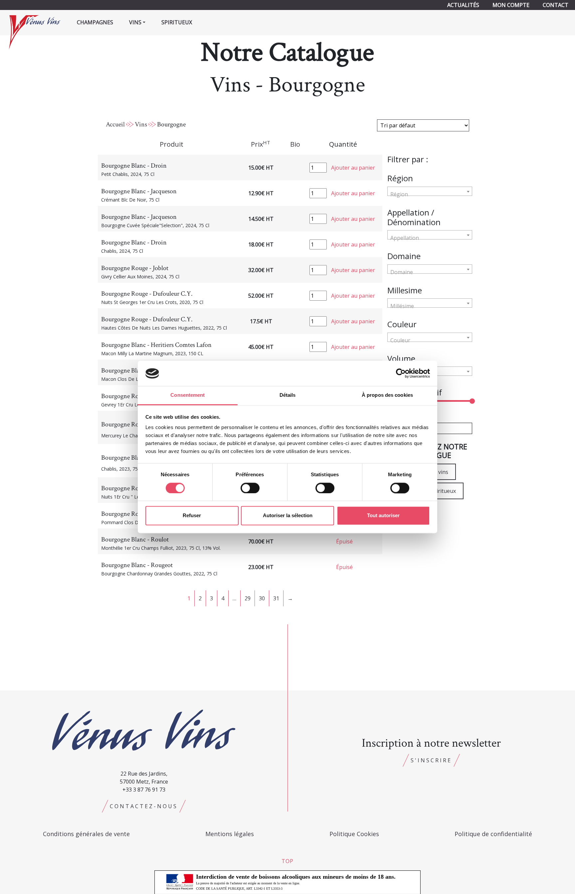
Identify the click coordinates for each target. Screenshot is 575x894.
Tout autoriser (383, 516)
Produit (171, 144)
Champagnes (95, 22)
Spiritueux (176, 22)
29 (248, 598)
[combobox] (429, 191)
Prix (260, 144)
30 (262, 598)
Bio (295, 144)
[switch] (250, 488)
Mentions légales (229, 834)
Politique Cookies (354, 834)
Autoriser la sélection (287, 516)
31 (276, 598)
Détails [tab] (288, 395)
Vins (141, 124)
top (287, 861)
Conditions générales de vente (86, 834)
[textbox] (430, 194)
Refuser (192, 516)
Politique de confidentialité (493, 834)
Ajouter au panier (353, 167)
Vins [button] (135, 22)
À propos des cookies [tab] (387, 395)
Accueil (115, 124)
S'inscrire (431, 760)
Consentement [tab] (187, 395)
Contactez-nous (144, 806)
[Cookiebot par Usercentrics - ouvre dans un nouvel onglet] (401, 373)
